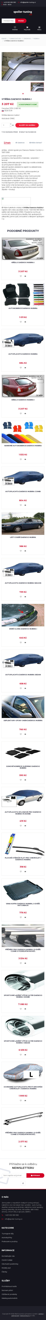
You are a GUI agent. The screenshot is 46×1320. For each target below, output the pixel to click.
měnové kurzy (25, 1316)
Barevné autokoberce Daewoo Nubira (23, 446)
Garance (20, 143)
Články (4, 1272)
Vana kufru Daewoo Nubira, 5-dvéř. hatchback (23, 904)
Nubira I (36, 38)
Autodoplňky (7, 1238)
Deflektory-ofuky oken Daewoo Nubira (23, 720)
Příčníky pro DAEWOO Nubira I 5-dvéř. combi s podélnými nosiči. (23, 950)
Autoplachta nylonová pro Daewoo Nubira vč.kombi (23, 813)
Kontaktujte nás (8, 1256)
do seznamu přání (10, 132)
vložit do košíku (27, 125)
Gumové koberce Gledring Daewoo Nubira (23, 767)
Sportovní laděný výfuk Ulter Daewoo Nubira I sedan (23, 1042)
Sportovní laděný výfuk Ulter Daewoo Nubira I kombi (23, 996)
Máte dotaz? (36, 143)
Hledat (21, 21)
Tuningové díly (15, 38)
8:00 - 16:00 (7, 4)
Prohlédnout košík (9, 1286)
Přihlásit (36, 1175)
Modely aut (6, 1268)
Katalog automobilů (9, 1298)
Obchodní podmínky (10, 1264)
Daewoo (27, 38)
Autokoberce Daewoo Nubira (23, 308)
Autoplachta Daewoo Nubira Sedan (23, 675)
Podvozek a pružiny (10, 1241)
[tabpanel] (37, 86)
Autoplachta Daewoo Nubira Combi (23, 491)
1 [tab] (23, 93)
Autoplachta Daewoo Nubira (23, 354)
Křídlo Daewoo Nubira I (23, 262)
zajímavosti (15, 1316)
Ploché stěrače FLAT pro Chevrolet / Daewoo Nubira (23, 859)
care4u (41, 1314)
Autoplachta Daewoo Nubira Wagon (23, 583)
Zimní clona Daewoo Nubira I (23, 629)
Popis (7, 143)
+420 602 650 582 (9, 2)
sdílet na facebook (28, 132)
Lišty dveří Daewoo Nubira (23, 537)
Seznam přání (7, 1290)
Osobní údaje (7, 1260)
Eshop (4, 38)
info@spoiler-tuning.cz (28, 2)
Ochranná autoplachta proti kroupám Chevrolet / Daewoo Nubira (23, 1088)
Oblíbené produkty (9, 1294)
